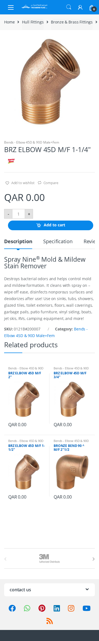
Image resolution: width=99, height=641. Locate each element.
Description (18, 242)
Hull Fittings (32, 22)
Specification (57, 242)
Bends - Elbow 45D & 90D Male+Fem (31, 142)
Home (9, 22)
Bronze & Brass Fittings (72, 22)
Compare (50, 182)
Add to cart (54, 225)
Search (69, 7)
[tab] (18, 244)
